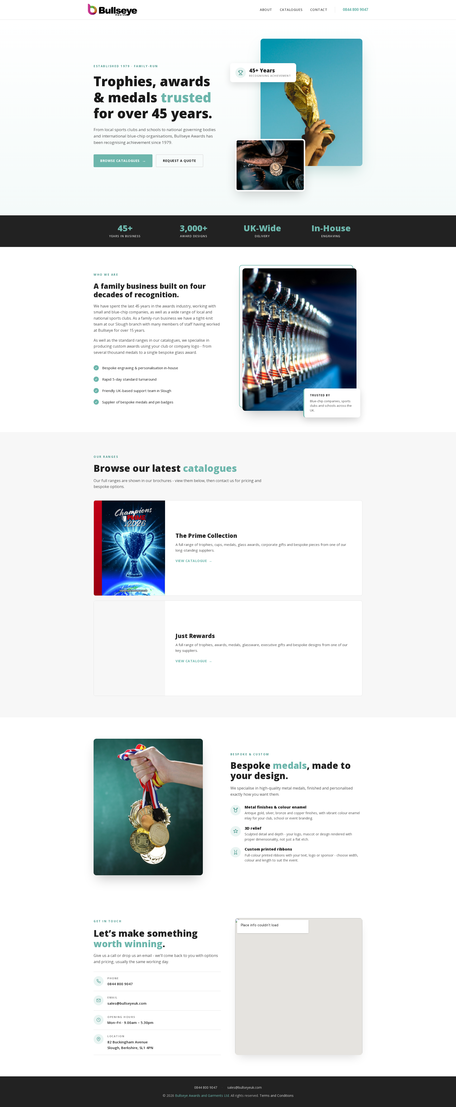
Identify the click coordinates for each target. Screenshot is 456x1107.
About (266, 9)
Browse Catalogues (123, 160)
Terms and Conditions (277, 1095)
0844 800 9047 (355, 9)
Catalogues (291, 9)
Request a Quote (179, 160)
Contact (319, 9)
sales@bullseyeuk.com (127, 1003)
